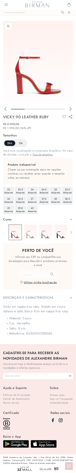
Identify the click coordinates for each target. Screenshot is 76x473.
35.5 (67, 191)
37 (32, 200)
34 (32, 191)
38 (55, 200)
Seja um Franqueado (61, 399)
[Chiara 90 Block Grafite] (45, 232)
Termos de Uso (11, 403)
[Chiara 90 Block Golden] (30, 232)
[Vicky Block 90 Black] (60, 232)
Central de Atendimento (16, 399)
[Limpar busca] (69, 12)
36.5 (20, 200)
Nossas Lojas (57, 395)
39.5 (20, 209)
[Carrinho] (69, 5)
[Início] (37, 5)
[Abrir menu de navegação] (6, 4)
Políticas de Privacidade (16, 395)
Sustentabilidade (59, 403)
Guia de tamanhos (43, 154)
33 (8, 191)
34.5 (44, 191)
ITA (21, 143)
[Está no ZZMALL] (24, 468)
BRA (9, 143)
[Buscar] (62, 12)
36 (8, 200)
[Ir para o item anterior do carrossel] (5, 109)
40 (32, 209)
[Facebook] (52, 420)
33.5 (20, 191)
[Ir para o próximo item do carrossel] (70, 109)
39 (8, 209)
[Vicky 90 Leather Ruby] (15, 232)
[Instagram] (60, 420)
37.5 (44, 200)
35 (55, 191)
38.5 (67, 200)
